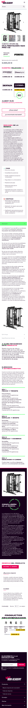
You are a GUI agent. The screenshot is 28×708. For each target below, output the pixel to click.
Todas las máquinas (7, 691)
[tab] (13, 224)
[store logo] (7, 2)
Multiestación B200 (18, 627)
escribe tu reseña (10, 566)
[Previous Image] (3, 22)
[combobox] (13, 6)
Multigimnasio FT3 (23, 627)
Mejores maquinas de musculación (11, 687)
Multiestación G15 (13, 627)
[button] (5, 38)
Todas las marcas (7, 694)
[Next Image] (23, 22)
